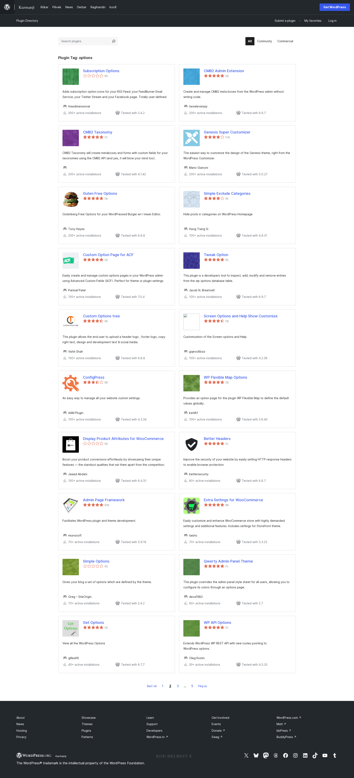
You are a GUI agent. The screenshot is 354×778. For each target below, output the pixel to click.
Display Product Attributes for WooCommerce (123, 438)
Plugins (86, 730)
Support (152, 724)
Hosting (21, 730)
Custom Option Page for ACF (108, 255)
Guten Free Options (100, 193)
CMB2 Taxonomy (97, 132)
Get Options (93, 622)
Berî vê (152, 686)
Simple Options (96, 561)
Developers (154, 730)
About (20, 717)
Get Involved (220, 717)
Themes (87, 724)
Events (216, 724)
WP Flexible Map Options (225, 377)
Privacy (21, 737)
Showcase (89, 717)
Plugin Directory (27, 20)
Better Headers (217, 438)
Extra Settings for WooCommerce (233, 500)
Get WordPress (334, 7)
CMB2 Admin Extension (224, 71)
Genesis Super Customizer (227, 132)
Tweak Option (216, 255)
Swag (217, 737)
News (20, 724)
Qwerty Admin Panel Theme (228, 561)
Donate (218, 730)
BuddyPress (286, 737)
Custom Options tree (101, 316)
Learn (150, 717)
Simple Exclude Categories (227, 193)
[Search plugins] (114, 41)
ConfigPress (93, 377)
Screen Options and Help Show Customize (241, 316)
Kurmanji (61, 756)
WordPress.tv (157, 737)
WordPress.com (289, 717)
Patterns (87, 737)
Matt (281, 724)
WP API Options (217, 622)
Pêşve (202, 686)
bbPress (284, 730)
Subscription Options (101, 71)
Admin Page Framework (104, 500)
